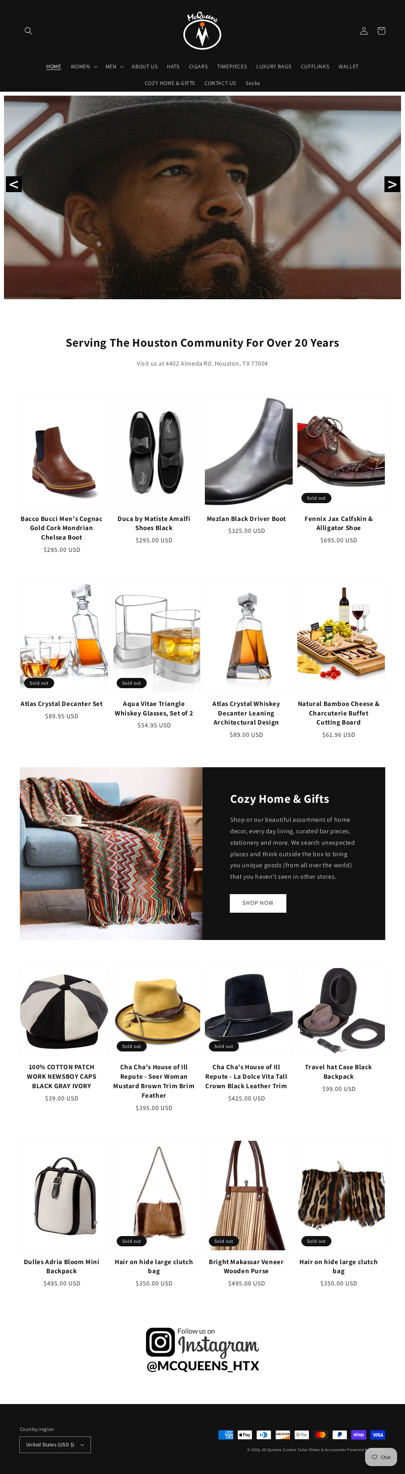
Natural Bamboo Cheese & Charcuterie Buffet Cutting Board (339, 713)
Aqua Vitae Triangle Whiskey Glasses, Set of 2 (154, 708)
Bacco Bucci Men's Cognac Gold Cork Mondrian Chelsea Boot (61, 528)
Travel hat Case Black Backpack (338, 1072)
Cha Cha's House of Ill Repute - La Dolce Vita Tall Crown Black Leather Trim (246, 1076)
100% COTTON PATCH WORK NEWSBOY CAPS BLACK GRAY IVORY (61, 1076)
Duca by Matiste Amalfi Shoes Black (153, 523)
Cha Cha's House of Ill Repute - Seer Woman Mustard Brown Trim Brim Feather (154, 1081)
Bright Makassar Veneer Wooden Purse (246, 1266)
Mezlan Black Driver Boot (246, 518)
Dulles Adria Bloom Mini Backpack (62, 1266)
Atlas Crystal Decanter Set (62, 703)
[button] (28, 31)
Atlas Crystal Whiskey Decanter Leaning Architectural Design (246, 713)
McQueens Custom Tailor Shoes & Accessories (304, 1449)
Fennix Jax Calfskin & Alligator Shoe (339, 523)
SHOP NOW (258, 902)
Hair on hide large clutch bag (154, 1266)
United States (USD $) (50, 1444)
